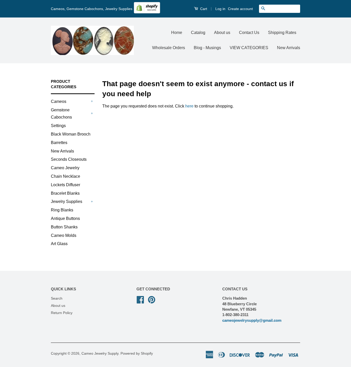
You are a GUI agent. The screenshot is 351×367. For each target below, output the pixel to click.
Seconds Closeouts (69, 159)
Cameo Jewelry (65, 168)
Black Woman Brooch (70, 134)
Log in (220, 9)
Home (176, 32)
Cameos (58, 101)
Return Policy (61, 313)
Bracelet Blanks (65, 193)
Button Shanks (64, 227)
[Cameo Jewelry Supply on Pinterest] (151, 299)
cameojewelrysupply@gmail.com (251, 320)
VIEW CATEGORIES (249, 48)
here (189, 106)
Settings (58, 125)
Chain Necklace (65, 176)
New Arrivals (288, 48)
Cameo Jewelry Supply (99, 353)
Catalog (198, 32)
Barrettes (59, 142)
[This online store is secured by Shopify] (147, 12)
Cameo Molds (63, 235)
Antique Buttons (65, 218)
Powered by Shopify (137, 353)
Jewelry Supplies (66, 201)
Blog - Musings (207, 48)
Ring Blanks (62, 210)
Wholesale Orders (168, 48)
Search (56, 298)
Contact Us (249, 32)
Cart (203, 9)
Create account (240, 9)
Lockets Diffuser (65, 185)
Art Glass (59, 243)
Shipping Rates (282, 32)
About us (222, 32)
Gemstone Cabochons (61, 114)
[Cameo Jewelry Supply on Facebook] (140, 299)
